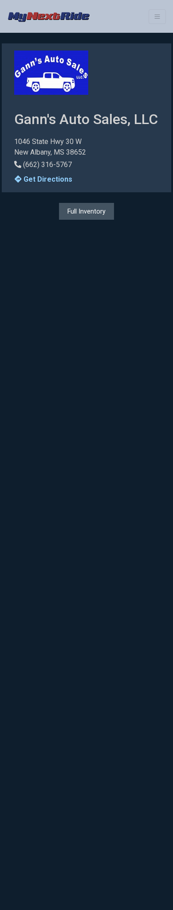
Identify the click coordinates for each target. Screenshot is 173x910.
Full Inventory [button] (86, 211)
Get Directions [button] (47, 179)
